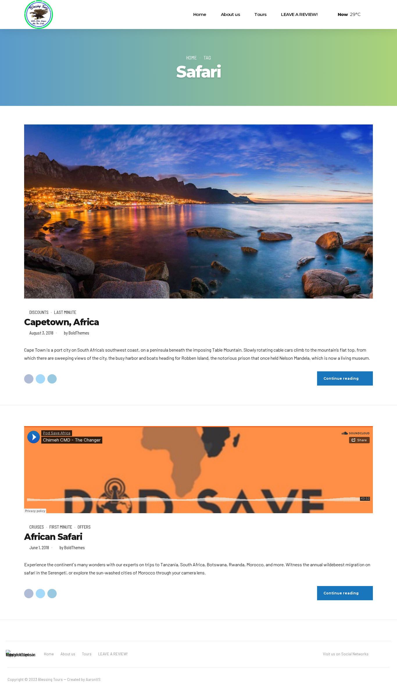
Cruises (36, 526)
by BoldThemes (76, 332)
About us (230, 14)
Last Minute (65, 312)
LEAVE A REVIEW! (299, 14)
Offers (84, 526)
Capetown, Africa (61, 322)
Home (199, 14)
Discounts (39, 312)
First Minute (60, 526)
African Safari (53, 536)
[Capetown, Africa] (198, 211)
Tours (260, 14)
